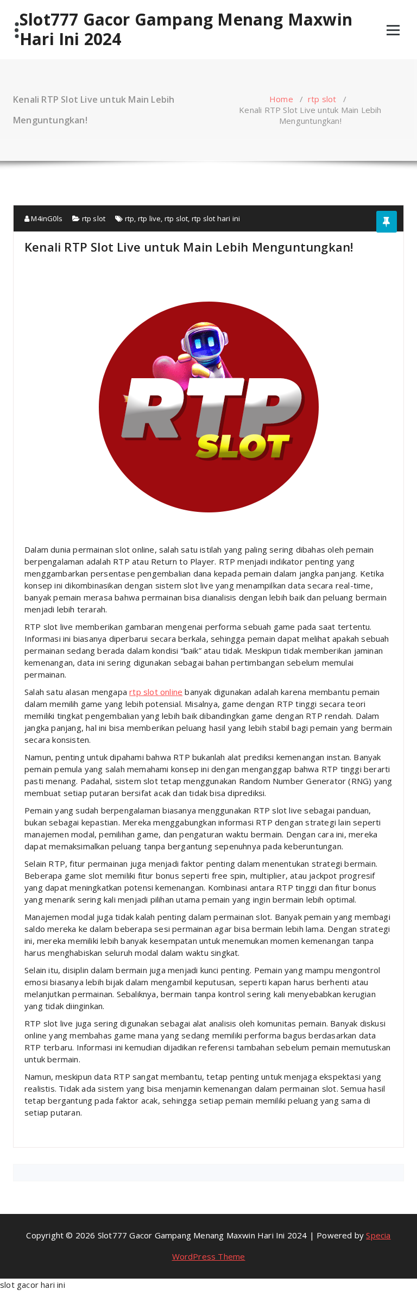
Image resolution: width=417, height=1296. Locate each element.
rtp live (149, 218)
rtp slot (322, 98)
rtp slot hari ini (216, 218)
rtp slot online (155, 691)
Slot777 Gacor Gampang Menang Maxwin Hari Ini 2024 (186, 29)
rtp (130, 218)
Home (281, 98)
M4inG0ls (45, 218)
